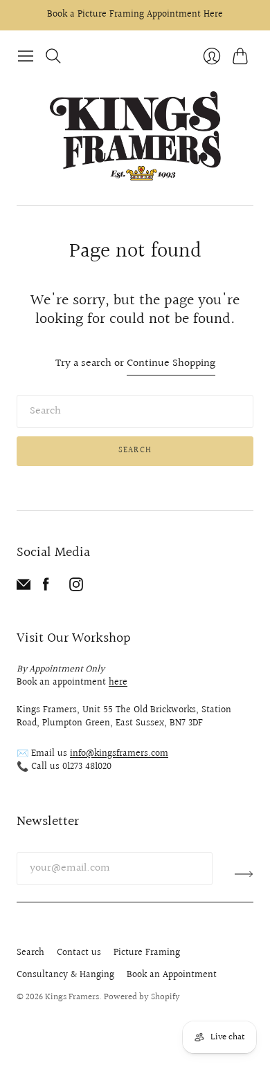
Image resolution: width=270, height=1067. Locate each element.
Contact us (79, 953)
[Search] (53, 56)
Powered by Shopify (142, 997)
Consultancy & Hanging (65, 975)
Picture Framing (147, 953)
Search (135, 450)
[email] (23, 588)
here (118, 682)
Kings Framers (72, 997)
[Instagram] (76, 588)
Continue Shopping (171, 364)
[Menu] (25, 56)
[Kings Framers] (135, 137)
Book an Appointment (172, 975)
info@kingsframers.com (119, 753)
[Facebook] (46, 588)
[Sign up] (244, 874)
